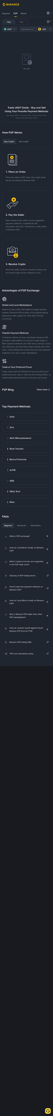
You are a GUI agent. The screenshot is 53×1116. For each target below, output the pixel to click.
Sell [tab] (21, 22)
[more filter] (48, 21)
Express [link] (6, 13)
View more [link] (42, 389)
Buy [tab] (9, 22)
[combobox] (10, 29)
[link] (26, 417)
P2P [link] (15, 13)
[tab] (6, 13)
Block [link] (23, 13)
